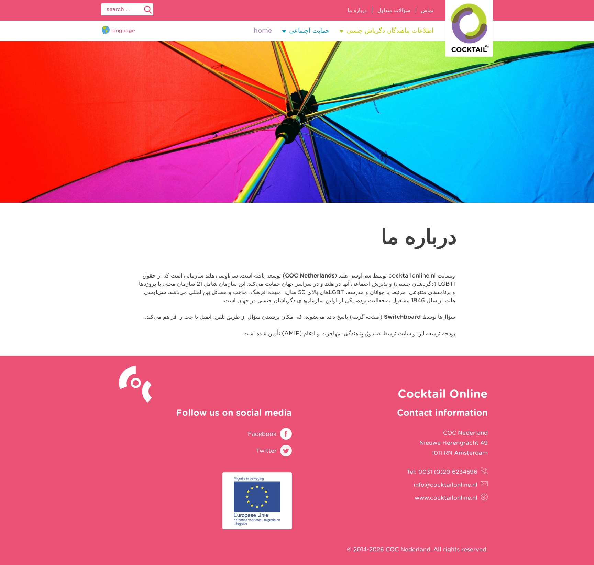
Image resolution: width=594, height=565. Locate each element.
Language (123, 30)
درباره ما (357, 10)
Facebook (262, 433)
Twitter (266, 450)
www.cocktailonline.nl (446, 497)
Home (263, 30)
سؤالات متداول (393, 10)
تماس (427, 10)
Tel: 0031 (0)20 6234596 (442, 471)
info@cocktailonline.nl (445, 484)
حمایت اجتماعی (309, 30)
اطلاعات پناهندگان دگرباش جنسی (389, 30)
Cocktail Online (469, 28)
